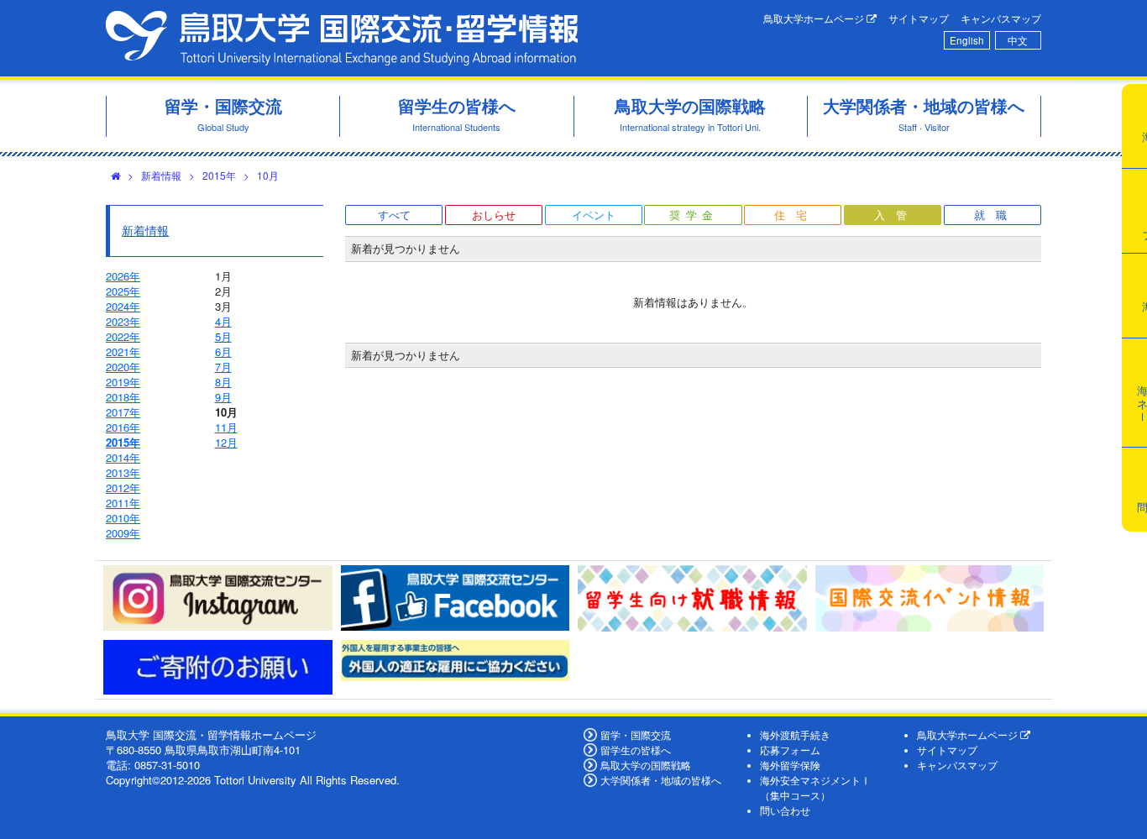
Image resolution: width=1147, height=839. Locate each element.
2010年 (123, 518)
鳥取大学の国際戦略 (645, 765)
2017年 (123, 412)
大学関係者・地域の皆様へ (660, 780)
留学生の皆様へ (635, 750)
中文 (1018, 40)
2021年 (123, 351)
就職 (996, 215)
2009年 (123, 533)
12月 (226, 442)
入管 (896, 215)
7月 (223, 367)
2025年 (123, 291)
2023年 (123, 321)
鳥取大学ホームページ (815, 18)
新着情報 (161, 175)
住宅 (796, 215)
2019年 (123, 382)
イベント (593, 215)
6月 (223, 351)
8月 (223, 382)
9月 (223, 397)
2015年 (219, 175)
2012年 (123, 488)
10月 (268, 175)
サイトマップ (918, 18)
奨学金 (694, 215)
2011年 (123, 503)
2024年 (123, 306)
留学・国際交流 (635, 735)
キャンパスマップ (1001, 18)
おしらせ (494, 215)
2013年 (123, 472)
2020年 (123, 367)
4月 (223, 321)
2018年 (123, 397)
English (967, 40)
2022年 (123, 336)
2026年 (123, 276)
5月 (223, 336)
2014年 (123, 457)
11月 (226, 427)
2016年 (123, 427)
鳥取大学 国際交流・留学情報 (342, 38)
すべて (394, 215)
